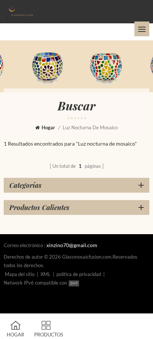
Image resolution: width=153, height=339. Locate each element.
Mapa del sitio (20, 274)
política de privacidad (78, 274)
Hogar (48, 127)
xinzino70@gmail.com (71, 245)
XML (45, 274)
